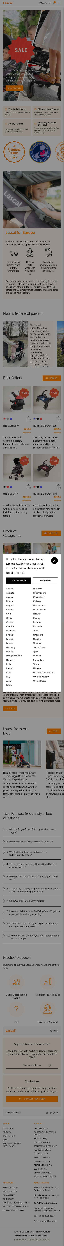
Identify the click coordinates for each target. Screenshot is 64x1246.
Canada (10, 609)
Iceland (9, 664)
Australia (10, 593)
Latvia (9, 685)
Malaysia (37, 601)
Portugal (37, 622)
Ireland (9, 668)
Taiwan (36, 664)
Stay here (45, 580)
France (9, 643)
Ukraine (37, 668)
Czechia (10, 626)
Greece (9, 651)
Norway (37, 614)
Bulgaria (10, 605)
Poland (36, 618)
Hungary (10, 660)
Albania (9, 588)
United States (39, 681)
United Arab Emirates (43, 672)
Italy (8, 676)
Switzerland (38, 660)
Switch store (18, 580)
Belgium (10, 601)
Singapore (38, 635)
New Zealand (39, 609)
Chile (8, 614)
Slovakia (37, 639)
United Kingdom (41, 676)
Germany (10, 647)
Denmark (10, 630)
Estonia (9, 635)
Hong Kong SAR (14, 656)
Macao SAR (38, 597)
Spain (35, 651)
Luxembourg (39, 593)
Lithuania (37, 588)
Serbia (36, 630)
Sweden (37, 656)
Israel (8, 672)
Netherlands (39, 605)
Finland (9, 639)
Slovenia (37, 643)
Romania (37, 626)
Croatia (9, 622)
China (9, 618)
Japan (9, 681)
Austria (9, 597)
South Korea (39, 647)
